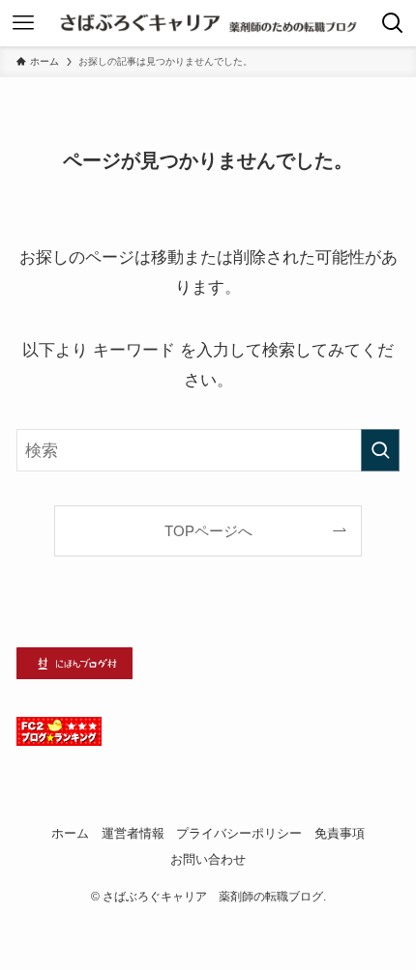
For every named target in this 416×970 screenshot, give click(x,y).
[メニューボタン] (23, 23)
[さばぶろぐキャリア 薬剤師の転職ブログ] (207, 23)
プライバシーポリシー (239, 833)
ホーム (70, 833)
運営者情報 (133, 833)
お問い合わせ (208, 859)
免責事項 (339, 833)
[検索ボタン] (393, 23)
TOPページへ (208, 531)
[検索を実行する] (380, 450)
